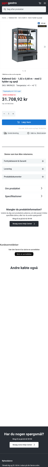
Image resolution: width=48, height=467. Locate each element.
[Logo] (9, 3)
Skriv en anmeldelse (24, 254)
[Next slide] (45, 47)
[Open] (45, 3)
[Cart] (40, 3)
